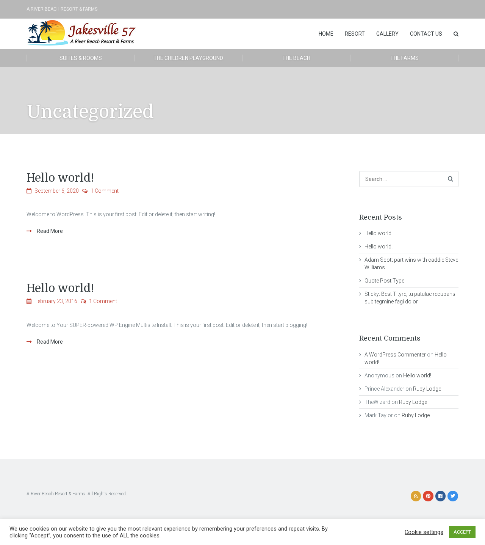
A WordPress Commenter (395, 355)
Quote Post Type (384, 281)
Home (326, 34)
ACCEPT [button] (462, 532)
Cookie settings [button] (424, 532)
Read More (49, 231)
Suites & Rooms (80, 58)
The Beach (296, 58)
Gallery (387, 34)
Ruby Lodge (427, 389)
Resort (355, 34)
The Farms (404, 58)
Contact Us (426, 34)
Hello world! (60, 177)
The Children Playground (188, 58)
